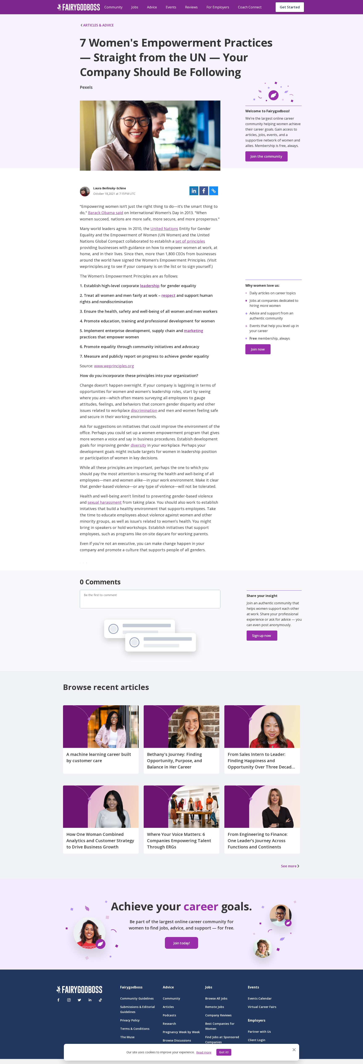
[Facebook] (58, 1000)
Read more (203, 1052)
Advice (152, 7)
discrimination (144, 410)
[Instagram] (69, 1000)
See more (289, 866)
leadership (149, 285)
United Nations (164, 228)
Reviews (191, 7)
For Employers (217, 7)
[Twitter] (79, 1000)
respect (168, 295)
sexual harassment (105, 502)
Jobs (134, 7)
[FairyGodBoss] (79, 990)
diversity (138, 445)
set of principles (190, 241)
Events (171, 7)
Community (113, 7)
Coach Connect (250, 7)
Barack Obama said (105, 212)
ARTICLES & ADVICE (98, 25)
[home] (78, 7)
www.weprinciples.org (114, 365)
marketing (193, 330)
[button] (193, 190)
